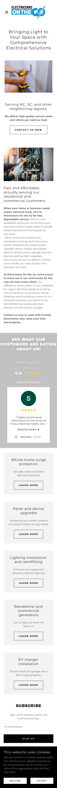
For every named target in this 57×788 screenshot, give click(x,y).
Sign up (28, 738)
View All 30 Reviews (28, 382)
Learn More (28, 485)
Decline (15, 781)
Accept (42, 781)
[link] (29, 12)
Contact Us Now (28, 129)
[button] (7, 12)
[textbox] (28, 727)
